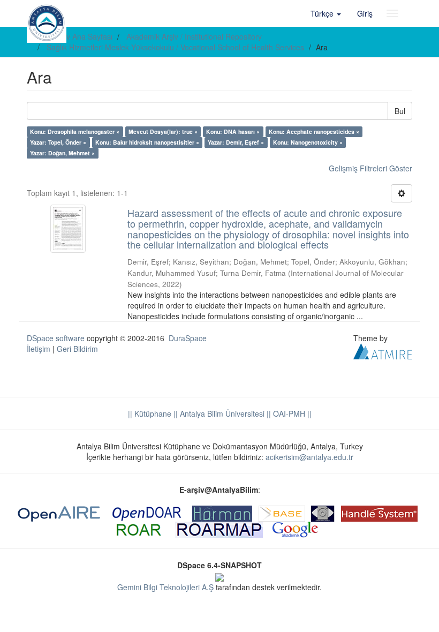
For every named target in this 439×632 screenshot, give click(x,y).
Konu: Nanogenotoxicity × (308, 142)
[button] (325, 13)
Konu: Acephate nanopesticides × (314, 131)
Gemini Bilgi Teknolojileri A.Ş (165, 587)
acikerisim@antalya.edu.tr (309, 457)
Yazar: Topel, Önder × (58, 142)
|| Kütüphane (149, 413)
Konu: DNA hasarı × (233, 131)
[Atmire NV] (382, 350)
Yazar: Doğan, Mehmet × (62, 153)
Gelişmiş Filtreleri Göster (370, 168)
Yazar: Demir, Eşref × (236, 142)
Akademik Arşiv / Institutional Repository (194, 36)
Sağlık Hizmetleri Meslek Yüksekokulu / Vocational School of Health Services (175, 47)
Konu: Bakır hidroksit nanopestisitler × (147, 142)
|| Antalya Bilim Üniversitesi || (221, 413)
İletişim (38, 348)
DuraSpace (188, 338)
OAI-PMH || (291, 413)
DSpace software (56, 338)
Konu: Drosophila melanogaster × (74, 131)
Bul (400, 111)
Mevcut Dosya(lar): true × (163, 131)
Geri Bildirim (77, 348)
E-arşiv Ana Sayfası (79, 36)
